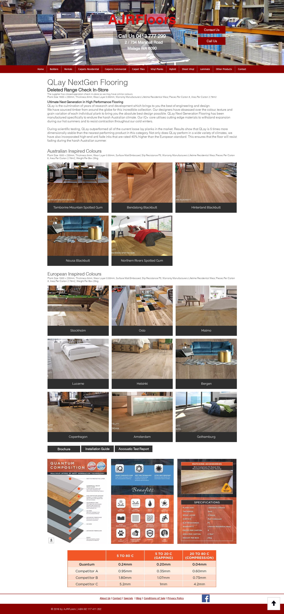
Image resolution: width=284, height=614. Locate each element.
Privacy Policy (176, 598)
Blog (138, 598)
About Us (105, 598)
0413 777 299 (151, 36)
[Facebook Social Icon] (206, 598)
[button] (54, 69)
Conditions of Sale (154, 598)
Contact (117, 598)
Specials (128, 598)
